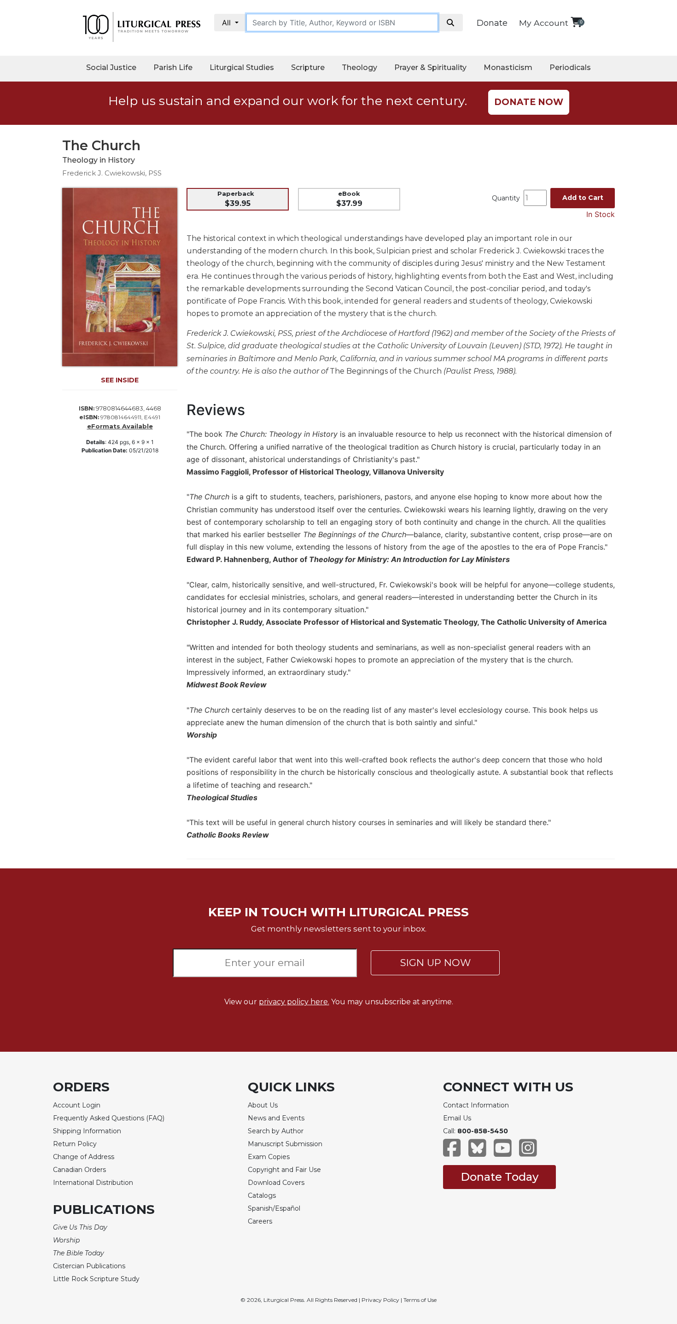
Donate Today (499, 1176)
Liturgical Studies (242, 67)
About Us (263, 1105)
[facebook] (452, 1152)
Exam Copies (269, 1157)
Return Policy (75, 1144)
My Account (543, 23)
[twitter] (477, 1152)
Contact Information (476, 1105)
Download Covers (276, 1182)
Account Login (76, 1105)
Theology (359, 67)
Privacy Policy (380, 1299)
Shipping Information (87, 1131)
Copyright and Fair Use (284, 1170)
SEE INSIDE (120, 380)
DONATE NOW (528, 102)
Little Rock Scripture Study (96, 1279)
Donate (492, 23)
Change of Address (83, 1157)
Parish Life (173, 67)
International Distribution (93, 1182)
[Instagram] (528, 1152)
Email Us (457, 1118)
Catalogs (262, 1195)
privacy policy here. (294, 1001)
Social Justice (111, 67)
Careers (260, 1221)
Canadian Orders (79, 1170)
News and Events (276, 1118)
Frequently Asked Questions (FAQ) (108, 1118)
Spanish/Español (274, 1208)
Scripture (308, 67)
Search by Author (275, 1131)
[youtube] (503, 1152)
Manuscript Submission (285, 1144)
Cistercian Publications (89, 1266)
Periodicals (570, 67)
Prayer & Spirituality (430, 67)
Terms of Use (420, 1299)
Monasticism (508, 67)
